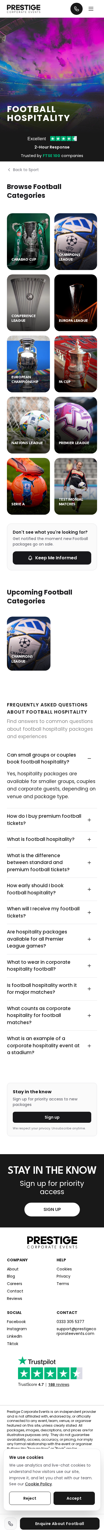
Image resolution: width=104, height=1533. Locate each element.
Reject (29, 1498)
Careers (14, 1283)
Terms (63, 1283)
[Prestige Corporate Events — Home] (23, 9)
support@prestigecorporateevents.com (76, 1331)
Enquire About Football (59, 1523)
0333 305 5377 (70, 1321)
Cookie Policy (38, 1484)
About (13, 1269)
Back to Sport (26, 169)
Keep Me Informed (56, 558)
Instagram (17, 1329)
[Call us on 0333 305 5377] (10, 1524)
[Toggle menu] (91, 9)
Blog (11, 1276)
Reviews (14, 1298)
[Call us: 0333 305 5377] (76, 9)
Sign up (52, 1117)
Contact (15, 1291)
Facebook (16, 1321)
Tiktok (12, 1344)
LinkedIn (14, 1336)
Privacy (63, 1276)
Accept (74, 1498)
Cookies (64, 1269)
